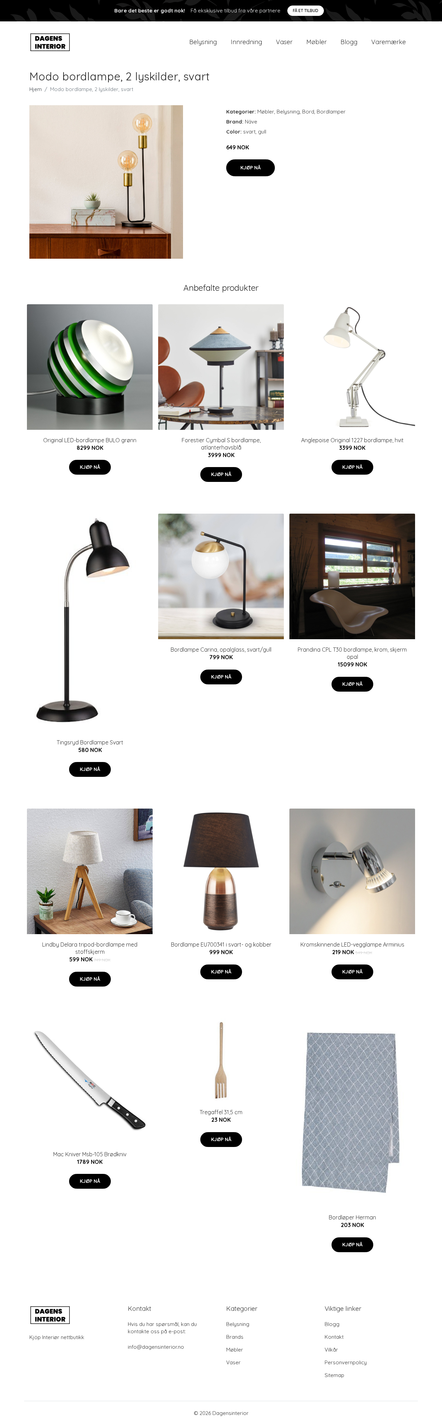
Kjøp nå (250, 168)
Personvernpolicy (346, 1362)
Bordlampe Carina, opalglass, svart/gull (221, 649)
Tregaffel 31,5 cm (221, 1112)
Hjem (35, 89)
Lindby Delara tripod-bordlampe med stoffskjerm (89, 948)
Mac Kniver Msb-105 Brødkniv (89, 1154)
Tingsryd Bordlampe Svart (90, 742)
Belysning (203, 42)
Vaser (284, 42)
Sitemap (334, 1375)
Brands (234, 1337)
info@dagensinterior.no (156, 1347)
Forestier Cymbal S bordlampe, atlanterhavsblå (221, 444)
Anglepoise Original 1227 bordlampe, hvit (352, 440)
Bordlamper (331, 111)
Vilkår (331, 1349)
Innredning (246, 42)
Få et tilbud (305, 10)
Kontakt (334, 1337)
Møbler (316, 42)
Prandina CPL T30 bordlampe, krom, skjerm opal (352, 653)
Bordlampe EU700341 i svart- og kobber (221, 944)
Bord (308, 111)
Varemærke (388, 42)
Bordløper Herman (352, 1217)
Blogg (348, 42)
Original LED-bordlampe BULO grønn (89, 440)
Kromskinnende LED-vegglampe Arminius (352, 944)
